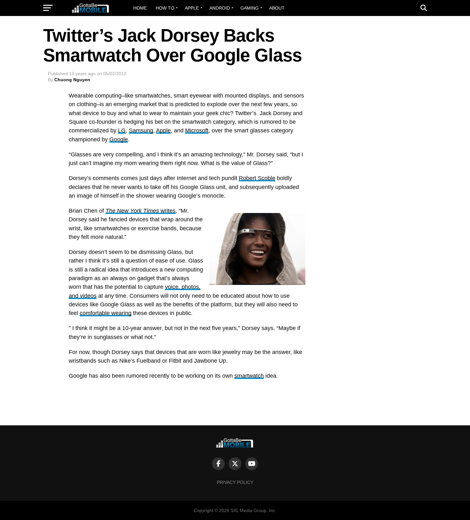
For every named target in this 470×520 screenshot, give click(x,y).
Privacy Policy (235, 482)
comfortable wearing (105, 313)
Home (140, 8)
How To (165, 8)
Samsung (141, 130)
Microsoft (196, 130)
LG (122, 130)
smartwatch (249, 376)
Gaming (249, 8)
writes (141, 211)
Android (219, 8)
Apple (192, 8)
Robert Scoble (257, 178)
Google (118, 139)
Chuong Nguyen (72, 79)
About (277, 8)
